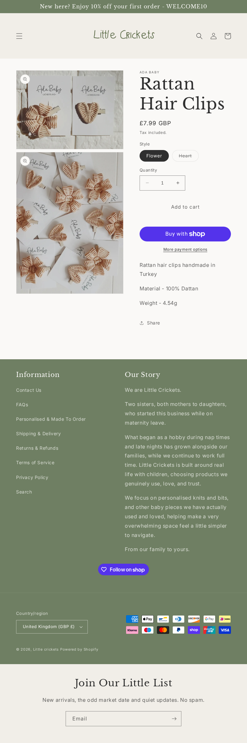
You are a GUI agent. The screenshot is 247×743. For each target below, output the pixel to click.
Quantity (148, 170)
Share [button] (153, 322)
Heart (189, 157)
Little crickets (46, 649)
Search (24, 491)
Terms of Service (35, 462)
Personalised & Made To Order (51, 419)
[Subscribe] (174, 718)
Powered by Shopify (79, 649)
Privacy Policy (32, 477)
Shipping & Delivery (38, 433)
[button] (19, 36)
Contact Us (28, 390)
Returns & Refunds (37, 448)
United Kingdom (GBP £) (49, 626)
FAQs (22, 404)
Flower (154, 155)
